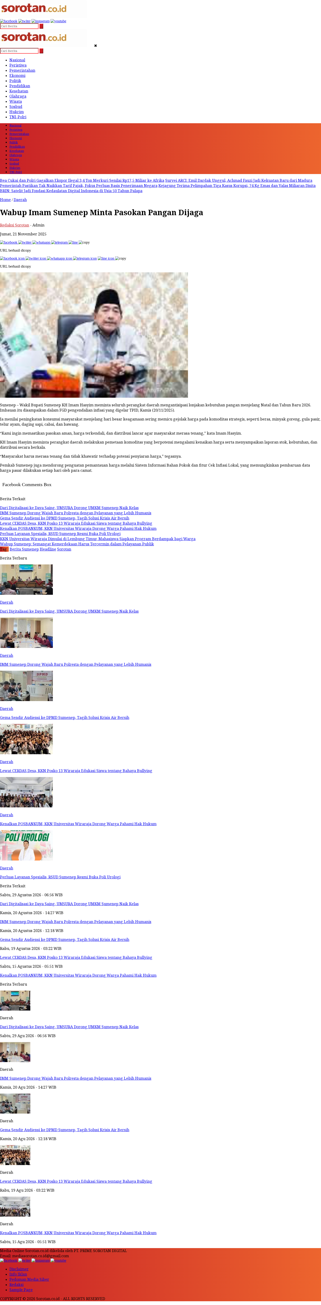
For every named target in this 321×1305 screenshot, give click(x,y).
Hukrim (16, 111)
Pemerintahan (22, 70)
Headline (48, 549)
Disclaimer (19, 1269)
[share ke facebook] (9, 242)
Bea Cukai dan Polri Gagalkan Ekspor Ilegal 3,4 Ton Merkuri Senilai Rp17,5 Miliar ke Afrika (82, 180)
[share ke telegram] (60, 242)
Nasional (17, 60)
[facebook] (8, 21)
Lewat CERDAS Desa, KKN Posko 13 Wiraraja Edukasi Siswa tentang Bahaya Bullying (76, 1181)
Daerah (20, 199)
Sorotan (64, 549)
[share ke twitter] (25, 242)
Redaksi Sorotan (14, 225)
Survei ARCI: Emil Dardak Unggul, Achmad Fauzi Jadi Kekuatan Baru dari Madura (238, 180)
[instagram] (40, 21)
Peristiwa (18, 65)
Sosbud (15, 106)
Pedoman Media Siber (29, 1279)
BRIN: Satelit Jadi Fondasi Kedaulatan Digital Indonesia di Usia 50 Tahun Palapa (71, 190)
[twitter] (24, 21)
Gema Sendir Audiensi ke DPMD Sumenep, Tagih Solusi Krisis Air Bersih (64, 1129)
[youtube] (58, 21)
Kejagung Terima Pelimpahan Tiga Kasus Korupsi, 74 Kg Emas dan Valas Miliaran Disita (237, 185)
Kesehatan (18, 91)
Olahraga (17, 96)
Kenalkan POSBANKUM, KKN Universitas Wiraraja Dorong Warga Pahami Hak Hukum (78, 1232)
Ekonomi (17, 75)
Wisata (15, 101)
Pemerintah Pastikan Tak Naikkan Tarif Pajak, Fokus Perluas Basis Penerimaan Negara (78, 185)
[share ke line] (74, 242)
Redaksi (16, 1284)
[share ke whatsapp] (41, 242)
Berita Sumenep (24, 549)
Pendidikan (19, 85)
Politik (15, 80)
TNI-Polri (17, 116)
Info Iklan (18, 1274)
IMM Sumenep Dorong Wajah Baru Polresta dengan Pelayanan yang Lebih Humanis (75, 1078)
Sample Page (21, 1289)
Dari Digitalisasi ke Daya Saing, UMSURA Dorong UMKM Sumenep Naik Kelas (69, 1026)
